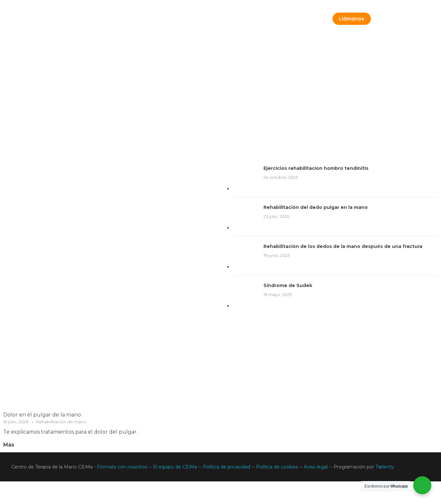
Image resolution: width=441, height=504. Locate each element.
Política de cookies (277, 467)
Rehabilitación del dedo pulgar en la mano (315, 207)
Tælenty (384, 467)
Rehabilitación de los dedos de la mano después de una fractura (342, 246)
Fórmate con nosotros (123, 467)
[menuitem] (220, 487)
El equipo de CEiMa (175, 467)
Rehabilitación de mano (61, 421)
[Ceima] (66, 21)
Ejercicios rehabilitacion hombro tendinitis (315, 168)
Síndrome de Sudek (287, 285)
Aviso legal (316, 467)
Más (8, 445)
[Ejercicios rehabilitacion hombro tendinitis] (246, 177)
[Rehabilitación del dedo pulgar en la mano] (246, 217)
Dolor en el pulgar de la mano (42, 415)
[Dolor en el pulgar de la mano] (108, 285)
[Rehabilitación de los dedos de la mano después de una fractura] (246, 256)
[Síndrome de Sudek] (246, 295)
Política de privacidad (227, 467)
